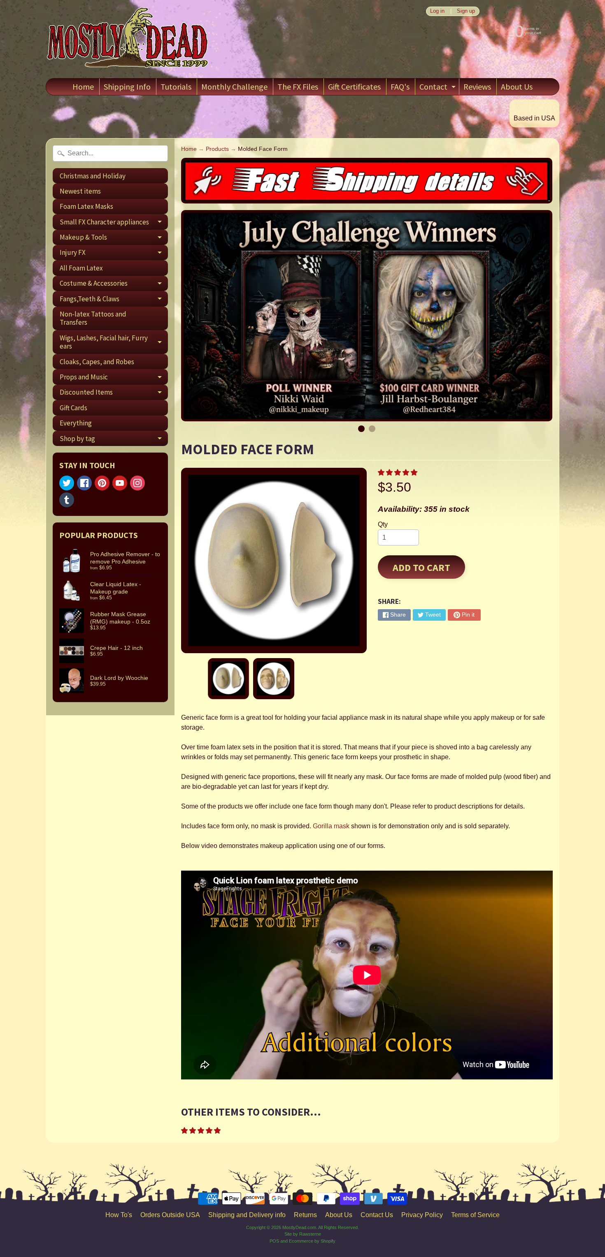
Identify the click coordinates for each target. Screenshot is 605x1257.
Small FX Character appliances (114, 223)
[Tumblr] (66, 499)
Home (83, 86)
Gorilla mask (331, 826)
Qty (383, 524)
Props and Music (114, 378)
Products (217, 149)
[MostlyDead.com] (128, 39)
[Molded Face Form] (228, 678)
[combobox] (110, 153)
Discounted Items (114, 394)
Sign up (466, 11)
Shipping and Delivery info (247, 1214)
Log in (437, 11)
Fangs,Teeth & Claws (114, 300)
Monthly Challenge (234, 86)
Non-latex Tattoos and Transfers (93, 318)
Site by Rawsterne (302, 1234)
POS (274, 1241)
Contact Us (377, 1214)
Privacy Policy (422, 1214)
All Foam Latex (81, 268)
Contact (438, 88)
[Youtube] (119, 483)
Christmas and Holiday (93, 175)
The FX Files (297, 86)
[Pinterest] (102, 483)
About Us (517, 86)
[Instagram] (137, 483)
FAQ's (400, 86)
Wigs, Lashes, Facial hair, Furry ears (114, 342)
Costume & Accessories (114, 285)
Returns (305, 1214)
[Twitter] (66, 483)
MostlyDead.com (299, 1227)
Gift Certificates (354, 86)
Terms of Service (475, 1214)
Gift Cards (73, 407)
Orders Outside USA (170, 1214)
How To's (118, 1214)
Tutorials (176, 86)
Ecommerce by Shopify (312, 1241)
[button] (398, 472)
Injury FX (114, 254)
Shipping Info (127, 86)
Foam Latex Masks (86, 206)
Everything (76, 422)
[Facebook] (84, 483)
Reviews (477, 86)
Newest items (80, 191)
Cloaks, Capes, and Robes (97, 361)
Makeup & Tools (114, 239)
